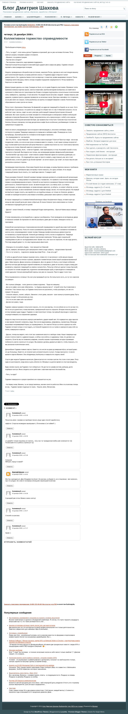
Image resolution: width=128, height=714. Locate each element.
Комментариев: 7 (15, 42)
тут (116, 254)
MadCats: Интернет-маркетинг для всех (101, 141)
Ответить (10, 428)
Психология (51, 17)
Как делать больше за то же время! (99, 158)
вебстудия (105, 253)
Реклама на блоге (26, 2)
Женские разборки (15, 650)
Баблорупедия (34, 17)
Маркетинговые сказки (94, 175)
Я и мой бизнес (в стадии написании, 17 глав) (103, 184)
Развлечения (94, 17)
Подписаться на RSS (97, 34)
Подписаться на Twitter (97, 42)
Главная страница (9, 2)
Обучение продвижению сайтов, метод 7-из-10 (92, 2)
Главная (8, 17)
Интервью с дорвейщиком (18, 633)
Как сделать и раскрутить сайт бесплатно (102, 148)
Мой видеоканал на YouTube (97, 144)
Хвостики (12, 688)
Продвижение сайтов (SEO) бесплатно (101, 134)
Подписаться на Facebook (99, 49)
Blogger (95, 706)
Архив (108, 56)
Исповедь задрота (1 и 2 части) (98, 187)
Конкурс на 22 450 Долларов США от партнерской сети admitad (31, 665)
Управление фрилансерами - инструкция (101, 155)
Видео (87, 56)
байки (12, 391)
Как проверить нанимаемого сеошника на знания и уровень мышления (34, 618)
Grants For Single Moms (96, 712)
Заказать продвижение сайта (58, 2)
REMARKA (31, 25)
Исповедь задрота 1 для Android (98, 191)
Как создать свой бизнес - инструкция (100, 151)
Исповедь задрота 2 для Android (98, 194)
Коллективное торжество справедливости (36, 38)
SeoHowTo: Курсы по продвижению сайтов (102, 137)
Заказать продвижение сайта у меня (100, 130)
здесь (24, 47)
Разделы (98, 56)
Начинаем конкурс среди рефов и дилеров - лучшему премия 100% (33, 658)
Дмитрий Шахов (18, 472)
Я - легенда (66, 17)
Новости (80, 17)
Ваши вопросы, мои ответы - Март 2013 (23, 673)
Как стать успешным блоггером (98, 162)
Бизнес (19, 17)
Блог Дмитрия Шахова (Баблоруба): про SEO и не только (62, 706)
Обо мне (40, 2)
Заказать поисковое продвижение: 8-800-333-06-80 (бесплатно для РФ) (30, 604)
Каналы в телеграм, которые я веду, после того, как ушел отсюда (32, 625)
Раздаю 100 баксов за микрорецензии (22, 681)
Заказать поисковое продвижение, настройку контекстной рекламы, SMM (41, 26)
